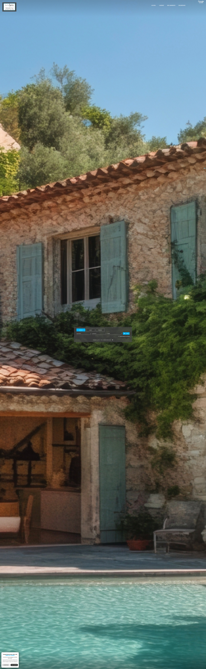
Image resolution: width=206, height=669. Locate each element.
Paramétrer (6, 664)
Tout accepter (14, 664)
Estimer (100, 329)
